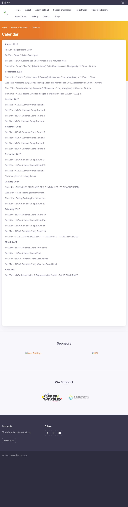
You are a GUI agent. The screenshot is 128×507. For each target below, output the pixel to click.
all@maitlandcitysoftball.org (18, 432)
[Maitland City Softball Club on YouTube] (8, 2)
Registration (81, 10)
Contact (46, 16)
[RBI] (95, 353)
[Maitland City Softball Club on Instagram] (5, 2)
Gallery (35, 16)
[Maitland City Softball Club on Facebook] (2, 2)
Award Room (21, 16)
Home (18, 10)
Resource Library (100, 10)
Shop (57, 16)
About (28, 10)
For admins (9, 441)
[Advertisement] (64, 483)
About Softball (42, 10)
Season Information (62, 10)
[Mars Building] (33, 353)
